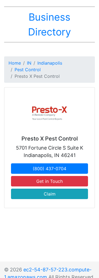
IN (29, 63)
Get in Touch (49, 181)
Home (15, 63)
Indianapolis (49, 63)
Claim (50, 194)
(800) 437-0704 (49, 168)
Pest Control (28, 69)
